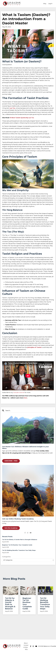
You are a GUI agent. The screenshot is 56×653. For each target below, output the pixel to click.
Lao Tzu (12, 108)
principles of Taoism (34, 347)
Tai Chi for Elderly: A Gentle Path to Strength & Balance (19, 539)
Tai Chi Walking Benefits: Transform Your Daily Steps (19, 550)
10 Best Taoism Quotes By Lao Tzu (22, 117)
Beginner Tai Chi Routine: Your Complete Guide (17, 545)
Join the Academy (11, 528)
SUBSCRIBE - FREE (11, 461)
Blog (44, 3)
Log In (50, 3)
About (26, 643)
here (25, 398)
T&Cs (26, 649)
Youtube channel (18, 392)
